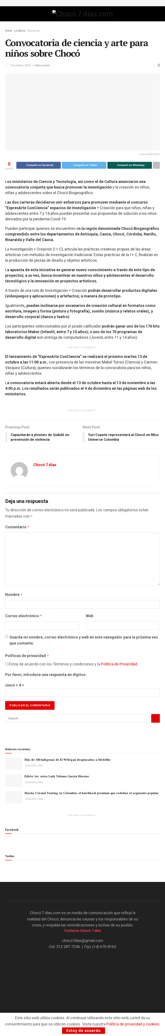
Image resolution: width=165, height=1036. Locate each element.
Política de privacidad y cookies (132, 1024)
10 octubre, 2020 (20, 65)
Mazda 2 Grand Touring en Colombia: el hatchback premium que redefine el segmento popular (91, 793)
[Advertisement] (82, 981)
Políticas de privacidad (27, 655)
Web (89, 616)
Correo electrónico (23, 616)
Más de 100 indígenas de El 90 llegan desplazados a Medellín (67, 760)
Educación (33, 30)
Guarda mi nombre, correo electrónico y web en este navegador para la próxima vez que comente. (83, 640)
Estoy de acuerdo (83, 1030)
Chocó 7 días (44, 464)
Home (8, 30)
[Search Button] (155, 718)
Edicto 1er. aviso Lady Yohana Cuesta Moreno (56, 776)
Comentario (17, 527)
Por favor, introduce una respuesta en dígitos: (45, 674)
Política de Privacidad (119, 664)
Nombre (14, 594)
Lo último (19, 30)
